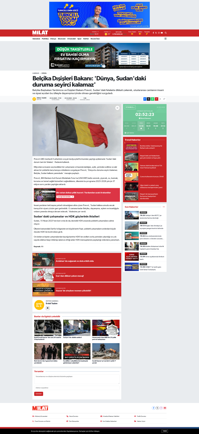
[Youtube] (165, 408)
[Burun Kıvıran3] (99, 56)
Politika (45, 39)
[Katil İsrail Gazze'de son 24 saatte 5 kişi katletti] (47, 328)
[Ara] (166, 33)
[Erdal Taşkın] (39, 305)
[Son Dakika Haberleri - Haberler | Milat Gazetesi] (40, 33)
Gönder (39, 394)
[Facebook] (153, 408)
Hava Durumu (73, 416)
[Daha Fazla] (156, 99)
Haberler (35, 73)
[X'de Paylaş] (148, 99)
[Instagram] (161, 408)
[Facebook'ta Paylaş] (144, 99)
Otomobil (71, 39)
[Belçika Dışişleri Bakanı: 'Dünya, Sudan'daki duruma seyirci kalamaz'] (76, 130)
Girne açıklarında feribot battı (152, 258)
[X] (157, 408)
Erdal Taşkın (51, 303)
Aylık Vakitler (130, 133)
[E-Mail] (47, 308)
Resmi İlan (95, 39)
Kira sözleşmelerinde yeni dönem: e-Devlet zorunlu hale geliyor (151, 237)
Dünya (53, 39)
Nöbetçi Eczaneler (41, 416)
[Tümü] (164, 207)
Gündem (36, 39)
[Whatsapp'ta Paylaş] (152, 99)
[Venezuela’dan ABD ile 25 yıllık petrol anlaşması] (106, 328)
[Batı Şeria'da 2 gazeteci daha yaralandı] (47, 351)
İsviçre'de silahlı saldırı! (72, 337)
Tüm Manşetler (74, 421)
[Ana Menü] (165, 39)
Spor (79, 39)
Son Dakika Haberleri (110, 421)
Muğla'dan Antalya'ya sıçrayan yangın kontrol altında (151, 227)
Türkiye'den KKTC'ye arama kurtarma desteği (150, 217)
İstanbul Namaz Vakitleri (111, 416)
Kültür (86, 39)
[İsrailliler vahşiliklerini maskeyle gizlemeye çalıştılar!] (76, 351)
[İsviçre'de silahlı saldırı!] (76, 328)
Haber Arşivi (141, 421)
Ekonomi (62, 39)
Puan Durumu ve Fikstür (42, 421)
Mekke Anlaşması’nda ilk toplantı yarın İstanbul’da (152, 247)
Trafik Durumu (141, 416)
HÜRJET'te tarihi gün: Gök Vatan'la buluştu (150, 268)
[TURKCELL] (99, 15)
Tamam (165, 431)
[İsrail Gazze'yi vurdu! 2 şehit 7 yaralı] (106, 351)
